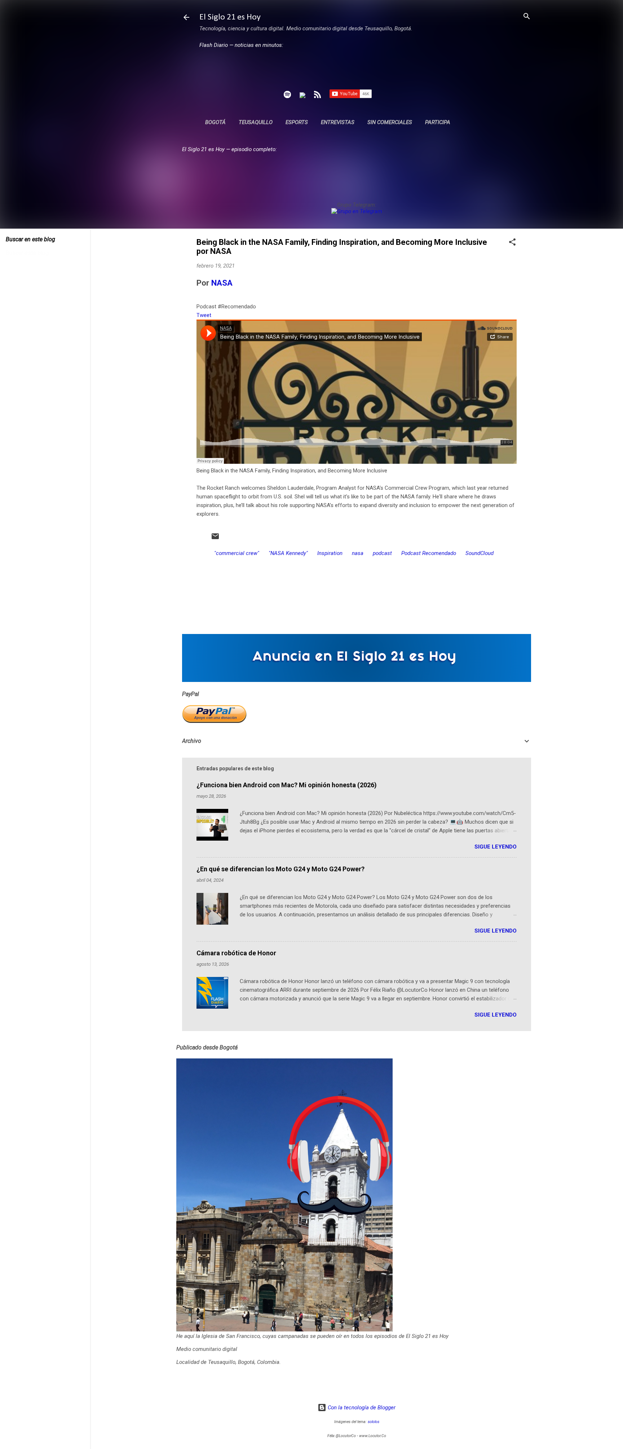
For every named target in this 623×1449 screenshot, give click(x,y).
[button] (512, 242)
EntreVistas (337, 122)
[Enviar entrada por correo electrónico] (215, 539)
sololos (373, 1421)
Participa (437, 122)
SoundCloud (479, 553)
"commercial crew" (236, 553)
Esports (297, 122)
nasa (357, 553)
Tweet (203, 315)
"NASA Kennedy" (288, 553)
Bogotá (215, 122)
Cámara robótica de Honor (236, 953)
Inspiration (330, 553)
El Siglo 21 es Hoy (230, 17)
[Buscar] (526, 17)
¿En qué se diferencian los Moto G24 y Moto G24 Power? (280, 869)
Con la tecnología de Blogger (361, 1407)
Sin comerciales (389, 122)
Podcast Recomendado (428, 553)
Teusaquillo (256, 122)
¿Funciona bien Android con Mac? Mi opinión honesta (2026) (286, 785)
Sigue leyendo (495, 847)
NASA (222, 282)
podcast (382, 553)
